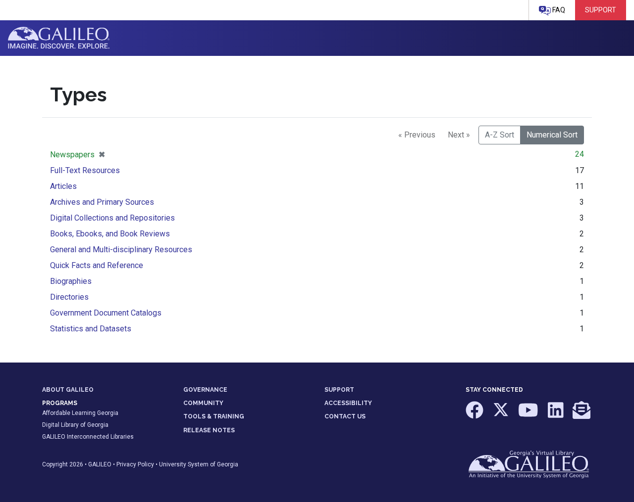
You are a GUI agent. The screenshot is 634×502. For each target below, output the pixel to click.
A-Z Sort (499, 134)
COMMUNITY (203, 403)
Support (600, 10)
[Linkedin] (556, 414)
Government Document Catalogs (105, 313)
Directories (69, 297)
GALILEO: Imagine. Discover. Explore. (58, 38)
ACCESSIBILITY (348, 403)
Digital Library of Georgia (75, 424)
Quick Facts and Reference (96, 265)
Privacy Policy (135, 464)
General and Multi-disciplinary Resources (121, 249)
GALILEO (99, 464)
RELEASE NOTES (209, 430)
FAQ (558, 10)
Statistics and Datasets (90, 328)
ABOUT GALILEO (68, 389)
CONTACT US (345, 416)
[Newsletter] (581, 414)
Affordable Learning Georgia (80, 413)
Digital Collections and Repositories (112, 218)
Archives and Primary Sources (102, 202)
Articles (63, 186)
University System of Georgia (198, 464)
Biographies (71, 281)
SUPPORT (339, 389)
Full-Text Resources (85, 170)
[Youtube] (529, 414)
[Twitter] (501, 414)
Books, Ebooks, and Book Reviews (110, 233)
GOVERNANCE (205, 389)
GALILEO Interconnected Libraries (88, 436)
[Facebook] (475, 414)
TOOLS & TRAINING (213, 416)
